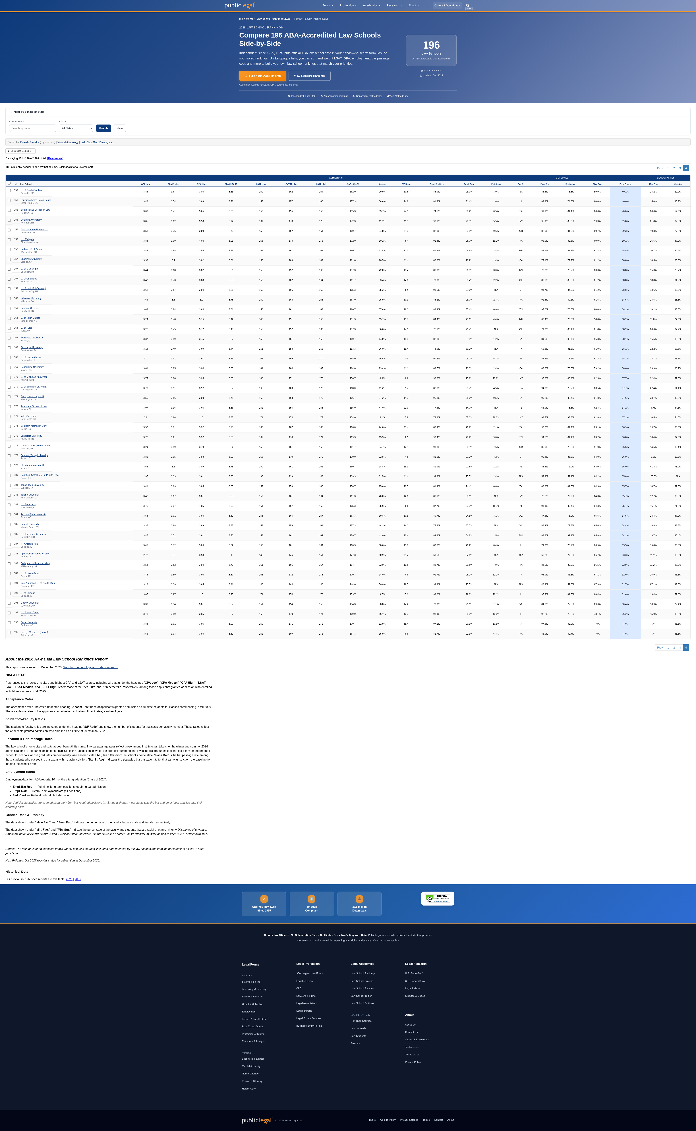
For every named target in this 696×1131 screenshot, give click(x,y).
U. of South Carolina (31, 190)
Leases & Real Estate (254, 1019)
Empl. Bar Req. (437, 184)
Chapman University (31, 259)
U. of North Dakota (30, 317)
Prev (660, 168)
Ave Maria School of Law (34, 406)
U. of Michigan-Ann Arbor (34, 377)
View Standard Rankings (309, 75)
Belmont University (31, 308)
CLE (298, 988)
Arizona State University (33, 514)
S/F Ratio (406, 184)
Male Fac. (597, 184)
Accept (382, 184)
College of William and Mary (35, 563)
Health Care (249, 1088)
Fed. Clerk (496, 184)
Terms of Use (412, 1054)
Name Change (250, 1073)
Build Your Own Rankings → (97, 142)
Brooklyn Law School (32, 337)
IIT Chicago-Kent (29, 543)
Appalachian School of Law (35, 553)
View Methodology (398, 96)
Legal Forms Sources (308, 1018)
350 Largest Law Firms (309, 973)
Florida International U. (32, 465)
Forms (327, 5)
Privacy (372, 1119)
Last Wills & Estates (253, 1058)
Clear (120, 128)
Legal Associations (307, 1003)
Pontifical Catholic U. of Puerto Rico (40, 475)
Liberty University (30, 602)
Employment (249, 1011)
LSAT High (321, 184)
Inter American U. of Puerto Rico (38, 583)
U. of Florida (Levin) (31, 357)
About (412, 5)
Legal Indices (412, 988)
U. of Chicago (28, 593)
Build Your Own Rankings (264, 75)
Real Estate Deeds (252, 1026)
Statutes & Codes (415, 995)
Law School (17, 122)
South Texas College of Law (35, 209)
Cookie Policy (388, 1119)
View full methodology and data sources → (90, 667)
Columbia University (31, 219)
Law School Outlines (362, 1003)
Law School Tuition (361, 995)
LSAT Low (261, 184)
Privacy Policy (413, 1061)
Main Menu (246, 18)
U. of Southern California (33, 386)
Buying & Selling (251, 981)
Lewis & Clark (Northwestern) (36, 445)
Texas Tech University (32, 485)
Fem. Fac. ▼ (625, 184)
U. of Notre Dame (30, 612)
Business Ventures (252, 996)
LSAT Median (291, 184)
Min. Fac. (653, 184)
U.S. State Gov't (414, 973)
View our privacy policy (386, 940)
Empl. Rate (469, 184)
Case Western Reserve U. (34, 229)
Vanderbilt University (31, 435)
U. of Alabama (28, 504)
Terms (426, 1119)
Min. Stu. (678, 184)
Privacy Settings (409, 1119)
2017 (78, 879)
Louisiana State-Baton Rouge (36, 200)
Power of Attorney (252, 1081)
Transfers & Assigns (253, 1041)
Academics (370, 5)
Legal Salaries (304, 980)
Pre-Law (355, 1043)
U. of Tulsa (26, 327)
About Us (410, 1024)
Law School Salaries (362, 988)
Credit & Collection (252, 1003)
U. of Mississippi (29, 268)
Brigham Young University (34, 455)
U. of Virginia (27, 239)
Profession (347, 5)
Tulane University (30, 494)
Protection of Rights (253, 1033)
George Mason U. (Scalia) (34, 632)
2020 (69, 879)
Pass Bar (544, 184)
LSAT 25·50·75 (352, 184)
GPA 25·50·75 (231, 184)
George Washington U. (32, 396)
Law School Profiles (362, 980)
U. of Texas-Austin (30, 573)
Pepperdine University (32, 367)
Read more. (55, 158)
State (62, 122)
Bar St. (521, 184)
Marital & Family (251, 1066)
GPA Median (173, 184)
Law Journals (358, 1028)
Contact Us (411, 1032)
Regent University (30, 524)
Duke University (29, 622)
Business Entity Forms (309, 1025)
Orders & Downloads (447, 5)
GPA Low (145, 184)
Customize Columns (21, 151)
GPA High (201, 184)
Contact (438, 1119)
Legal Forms (250, 964)
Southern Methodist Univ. (34, 425)
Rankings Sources (361, 1020)
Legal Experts (304, 1010)
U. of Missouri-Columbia (33, 534)
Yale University (28, 416)
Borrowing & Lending (254, 989)
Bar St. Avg (571, 184)
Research (393, 5)
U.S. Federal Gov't (415, 980)
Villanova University (31, 298)
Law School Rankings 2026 (273, 18)
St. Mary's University (32, 347)
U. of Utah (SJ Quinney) (33, 288)
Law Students (358, 1035)
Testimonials (412, 1047)
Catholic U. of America (32, 249)
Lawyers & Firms (306, 995)
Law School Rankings (363, 973)
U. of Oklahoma (29, 278)
